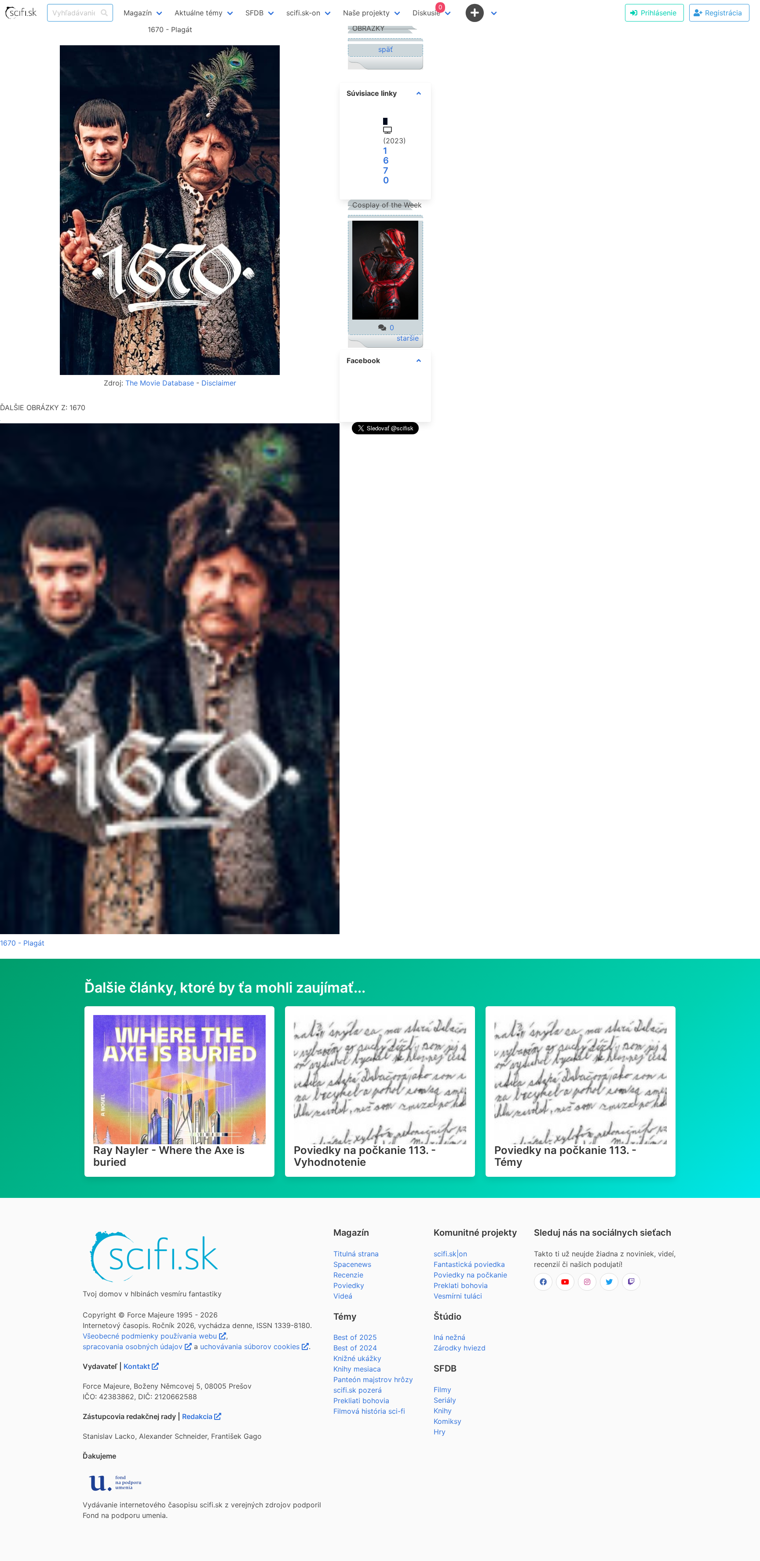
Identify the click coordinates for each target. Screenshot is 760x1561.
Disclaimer (218, 382)
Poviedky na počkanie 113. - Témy (565, 1156)
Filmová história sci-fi (369, 1411)
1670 (386, 166)
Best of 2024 (355, 1347)
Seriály (445, 1400)
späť (385, 49)
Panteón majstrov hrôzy (373, 1379)
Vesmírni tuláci (458, 1296)
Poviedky (348, 1285)
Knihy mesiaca (357, 1369)
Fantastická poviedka (469, 1264)
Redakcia (198, 1416)
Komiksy (447, 1421)
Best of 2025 (355, 1337)
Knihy (443, 1410)
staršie (408, 338)
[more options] (418, 93)
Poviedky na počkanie (470, 1274)
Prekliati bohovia (361, 1400)
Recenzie (348, 1274)
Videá (342, 1296)
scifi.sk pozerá (357, 1390)
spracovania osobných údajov (134, 1346)
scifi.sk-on (303, 12)
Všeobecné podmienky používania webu (151, 1336)
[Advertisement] (385, 569)
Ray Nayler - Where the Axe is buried (169, 1156)
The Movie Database (159, 382)
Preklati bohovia (461, 1285)
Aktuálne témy (199, 12)
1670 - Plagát (22, 943)
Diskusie (427, 10)
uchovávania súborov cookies (251, 1346)
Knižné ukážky (357, 1358)
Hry (440, 1431)
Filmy (442, 1389)
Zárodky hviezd (460, 1347)
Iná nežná (449, 1337)
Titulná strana (356, 1253)
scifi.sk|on (450, 1253)
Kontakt (138, 1366)
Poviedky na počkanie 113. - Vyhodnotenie (365, 1156)
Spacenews (352, 1264)
